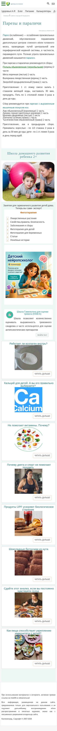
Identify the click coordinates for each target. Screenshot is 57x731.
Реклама (28, 693)
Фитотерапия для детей (22, 229)
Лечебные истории (19, 240)
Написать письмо (24, 689)
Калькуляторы (44, 11)
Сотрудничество (43, 689)
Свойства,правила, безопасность (27, 222)
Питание (29, 11)
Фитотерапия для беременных (26, 233)
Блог (20, 11)
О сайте (10, 689)
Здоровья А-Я (8, 11)
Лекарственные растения (23, 218)
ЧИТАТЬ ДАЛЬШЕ (42, 374)
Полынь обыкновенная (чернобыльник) (23, 67)
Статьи (13, 236)
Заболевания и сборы (21, 225)
